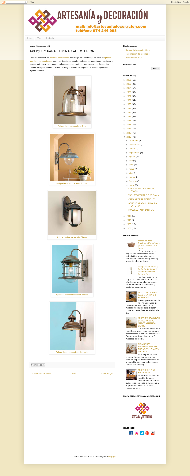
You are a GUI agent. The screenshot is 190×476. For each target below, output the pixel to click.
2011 (129, 216)
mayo (132, 169)
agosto (132, 156)
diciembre (134, 140)
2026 (129, 80)
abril (131, 173)
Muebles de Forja (134, 57)
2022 (129, 96)
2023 (129, 92)
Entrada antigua (106, 373)
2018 (129, 112)
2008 (129, 228)
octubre (133, 148)
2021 (129, 100)
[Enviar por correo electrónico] (32, 364)
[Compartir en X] (37, 364)
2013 (129, 133)
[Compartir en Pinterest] (43, 364)
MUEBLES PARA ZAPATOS (141, 210)
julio (131, 160)
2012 (129, 137)
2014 (129, 128)
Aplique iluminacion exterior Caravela (72, 295)
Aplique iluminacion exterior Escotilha (72, 352)
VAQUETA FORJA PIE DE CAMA (143, 195)
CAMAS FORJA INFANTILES (141, 199)
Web (39, 38)
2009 (129, 224)
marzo (132, 177)
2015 (129, 124)
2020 (129, 104)
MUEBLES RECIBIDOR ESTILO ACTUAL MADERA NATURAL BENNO (149, 322)
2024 (129, 88)
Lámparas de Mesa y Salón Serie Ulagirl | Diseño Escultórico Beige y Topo (148, 270)
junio (131, 164)
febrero (132, 181)
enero (132, 185)
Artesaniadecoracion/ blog (138, 50)
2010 (129, 220)
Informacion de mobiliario (138, 54)
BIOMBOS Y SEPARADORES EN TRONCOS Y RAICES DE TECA (148, 348)
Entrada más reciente (40, 373)
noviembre (134, 144)
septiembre (134, 152)
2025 (129, 84)
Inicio (29, 38)
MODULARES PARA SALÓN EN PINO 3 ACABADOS (147, 295)
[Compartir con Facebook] (40, 364)
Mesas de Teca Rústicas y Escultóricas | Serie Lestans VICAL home (149, 244)
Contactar (50, 38)
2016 (129, 120)
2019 (129, 108)
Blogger (111, 456)
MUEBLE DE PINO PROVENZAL (147, 371)
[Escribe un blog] (35, 364)
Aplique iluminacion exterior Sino (72, 126)
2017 (129, 116)
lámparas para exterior (59, 58)
